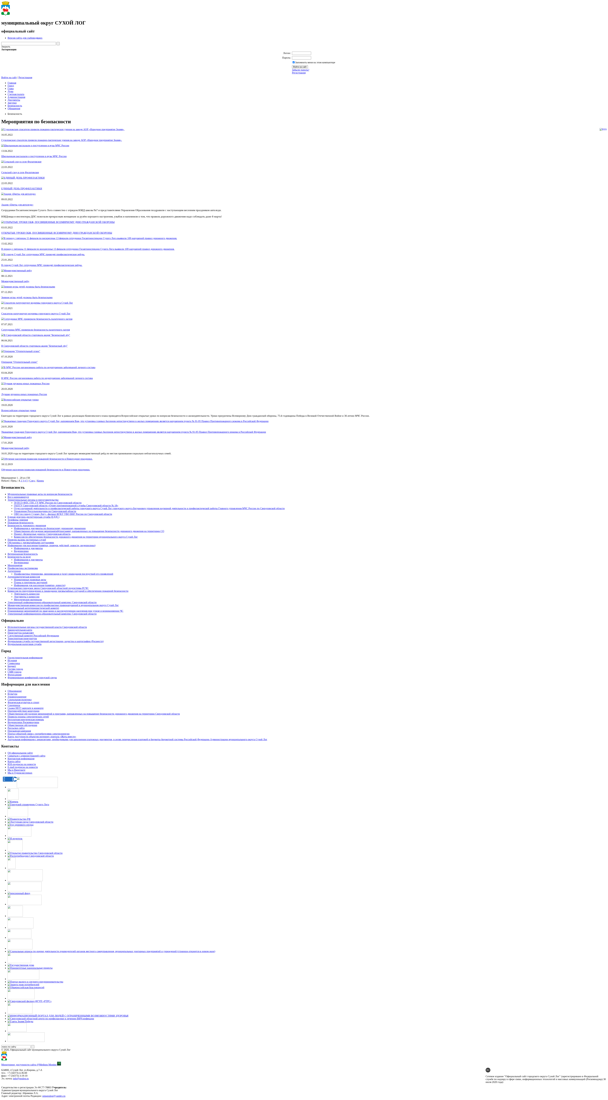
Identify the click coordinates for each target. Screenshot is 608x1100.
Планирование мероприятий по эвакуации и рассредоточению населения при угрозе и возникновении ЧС (65, 611)
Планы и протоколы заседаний (30, 582)
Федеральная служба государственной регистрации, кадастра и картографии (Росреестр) (56, 641)
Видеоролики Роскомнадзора (23, 722)
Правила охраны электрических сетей (28, 716)
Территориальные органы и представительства (33, 499)
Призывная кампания (19, 731)
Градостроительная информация (25, 657)
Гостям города (15, 669)
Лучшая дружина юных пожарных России (24, 394)
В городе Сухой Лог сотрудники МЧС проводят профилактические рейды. (41, 265)
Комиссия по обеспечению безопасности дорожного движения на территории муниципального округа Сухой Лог (76, 537)
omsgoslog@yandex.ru (53, 1096)
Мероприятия (15, 565)
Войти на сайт (9, 77)
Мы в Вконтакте (16, 770)
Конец (40, 480)
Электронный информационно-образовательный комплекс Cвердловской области (52, 602)
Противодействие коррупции (23, 711)
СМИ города (14, 672)
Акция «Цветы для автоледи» (17, 204)
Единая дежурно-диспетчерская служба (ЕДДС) (33, 517)
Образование (15, 691)
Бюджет (12, 666)
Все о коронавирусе (18, 497)
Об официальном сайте (20, 753)
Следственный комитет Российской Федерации (33, 635)
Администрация (16, 97)
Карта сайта (14, 761)
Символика (14, 663)
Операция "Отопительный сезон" (19, 362)
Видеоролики (21, 551)
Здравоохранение (17, 696)
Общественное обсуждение (22, 725)
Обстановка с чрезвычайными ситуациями (31, 542)
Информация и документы (28, 548)
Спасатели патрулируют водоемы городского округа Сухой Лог (35, 313)
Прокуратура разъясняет (21, 632)
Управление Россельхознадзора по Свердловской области (45, 511)
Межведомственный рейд (15, 281)
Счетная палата (16, 94)
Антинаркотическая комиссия (24, 576)
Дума (10, 91)
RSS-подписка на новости (22, 764)
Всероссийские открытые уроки (18, 410)
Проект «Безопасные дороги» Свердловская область (42, 534)
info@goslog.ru (21, 1078)
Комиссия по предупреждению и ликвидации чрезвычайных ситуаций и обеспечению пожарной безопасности (68, 591)
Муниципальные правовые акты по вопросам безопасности (40, 494)
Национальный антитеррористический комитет (33, 608)
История (12, 660)
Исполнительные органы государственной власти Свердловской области (47, 627)
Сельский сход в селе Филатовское (20, 172)
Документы (14, 100)
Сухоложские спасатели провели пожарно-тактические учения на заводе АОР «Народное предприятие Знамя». (61, 140)
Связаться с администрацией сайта (26, 755)
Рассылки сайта (16, 728)
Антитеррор (14, 571)
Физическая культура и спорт (23, 702)
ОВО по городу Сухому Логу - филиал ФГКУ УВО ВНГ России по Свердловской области (63, 514)
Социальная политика (20, 699)
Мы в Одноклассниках (20, 772)
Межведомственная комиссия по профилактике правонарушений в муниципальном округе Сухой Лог (63, 605)
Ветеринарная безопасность (23, 554)
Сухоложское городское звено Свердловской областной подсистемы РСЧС (48, 588)
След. (32, 480)
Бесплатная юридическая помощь (26, 719)
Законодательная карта (20, 630)
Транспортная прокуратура (22, 638)
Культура (12, 694)
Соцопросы (14, 705)
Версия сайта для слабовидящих (25, 38)
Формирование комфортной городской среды (32, 677)
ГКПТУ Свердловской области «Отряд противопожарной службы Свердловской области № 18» (66, 505)
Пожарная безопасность (20, 522)
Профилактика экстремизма (23, 568)
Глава (11, 88)
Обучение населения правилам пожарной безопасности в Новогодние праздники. (45, 469)
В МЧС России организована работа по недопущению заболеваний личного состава (47, 378)
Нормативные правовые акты (30, 579)
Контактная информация (21, 758)
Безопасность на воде (19, 556)
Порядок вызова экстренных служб (27, 539)
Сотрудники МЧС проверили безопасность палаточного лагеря (35, 329)
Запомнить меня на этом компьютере (315, 62)
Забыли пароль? (300, 70)
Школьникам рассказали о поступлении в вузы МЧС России (34, 156)
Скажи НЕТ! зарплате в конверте (26, 708)
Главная (12, 82)
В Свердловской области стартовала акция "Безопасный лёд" (34, 346)
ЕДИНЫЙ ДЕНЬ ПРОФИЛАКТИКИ (21, 188)
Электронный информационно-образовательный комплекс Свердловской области (52, 613)
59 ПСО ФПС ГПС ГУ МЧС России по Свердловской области (48, 502)
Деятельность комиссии (27, 593)
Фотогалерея (14, 674)
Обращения (14, 108)
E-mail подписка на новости (23, 767)
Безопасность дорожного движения (27, 525)
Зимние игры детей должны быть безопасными (27, 297)
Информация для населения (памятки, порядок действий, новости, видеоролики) (51, 545)
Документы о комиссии (26, 596)
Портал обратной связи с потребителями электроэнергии (39, 733)
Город (11, 85)
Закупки (12, 102)
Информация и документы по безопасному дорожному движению (50, 528)
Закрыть (5, 46)
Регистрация (299, 72)
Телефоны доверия (18, 519)
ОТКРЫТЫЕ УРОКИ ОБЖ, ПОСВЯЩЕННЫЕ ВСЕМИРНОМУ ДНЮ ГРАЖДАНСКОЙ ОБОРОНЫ (56, 233)
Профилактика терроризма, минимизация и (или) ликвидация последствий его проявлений (63, 574)
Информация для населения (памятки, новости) (39, 585)
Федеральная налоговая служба (24, 644)
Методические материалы (28, 599)
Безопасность (15, 105)
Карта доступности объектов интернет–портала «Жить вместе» (42, 736)
